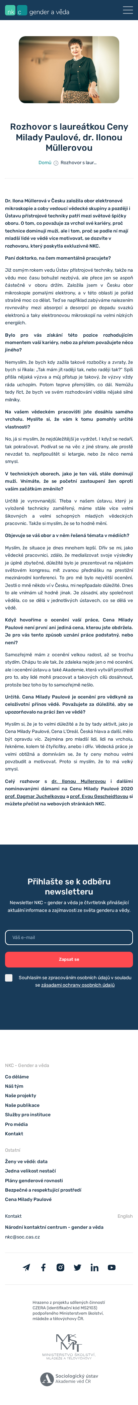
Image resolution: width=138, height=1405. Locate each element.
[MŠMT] (69, 1312)
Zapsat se (69, 959)
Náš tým (14, 1086)
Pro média (16, 1124)
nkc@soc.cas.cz (22, 1237)
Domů (45, 162)
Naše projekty (20, 1095)
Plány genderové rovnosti (34, 1181)
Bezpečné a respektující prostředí (43, 1190)
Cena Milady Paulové (28, 1199)
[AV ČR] (69, 1381)
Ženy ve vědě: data (26, 1161)
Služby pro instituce (28, 1115)
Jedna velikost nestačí (30, 1171)
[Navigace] (128, 10)
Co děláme (17, 1077)
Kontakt (14, 1134)
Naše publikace (22, 1105)
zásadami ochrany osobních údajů (78, 985)
